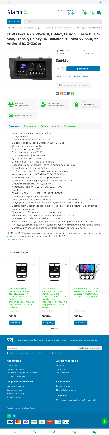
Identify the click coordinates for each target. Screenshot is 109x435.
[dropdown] (8, 2)
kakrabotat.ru (29, 408)
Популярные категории (20, 381)
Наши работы (62, 373)
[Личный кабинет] (100, 2)
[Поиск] (99, 21)
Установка (70, 126)
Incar (86, 50)
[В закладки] (33, 260)
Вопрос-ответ (50, 126)
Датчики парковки (15, 390)
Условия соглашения (17, 376)
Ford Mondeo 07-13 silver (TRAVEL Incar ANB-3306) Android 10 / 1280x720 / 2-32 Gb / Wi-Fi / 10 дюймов (86, 292)
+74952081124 (66, 10)
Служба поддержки (67, 361)
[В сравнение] (33, 265)
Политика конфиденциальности (22, 373)
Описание (14, 126)
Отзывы (30, 126)
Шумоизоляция (14, 397)
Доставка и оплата (15, 369)
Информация (14, 361)
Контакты (60, 369)
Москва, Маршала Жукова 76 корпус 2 (77, 400)
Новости (60, 365)
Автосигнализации (15, 386)
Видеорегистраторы (16, 393)
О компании (12, 365)
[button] (7, 291)
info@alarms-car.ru (67, 390)
